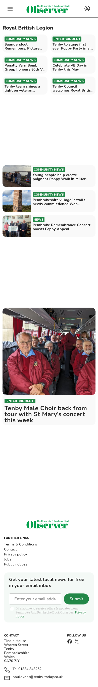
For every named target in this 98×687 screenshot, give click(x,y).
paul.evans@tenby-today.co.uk (38, 677)
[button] (10, 9)
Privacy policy (15, 554)
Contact (10, 549)
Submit (76, 599)
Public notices (15, 564)
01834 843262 (29, 669)
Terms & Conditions (20, 544)
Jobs (7, 559)
